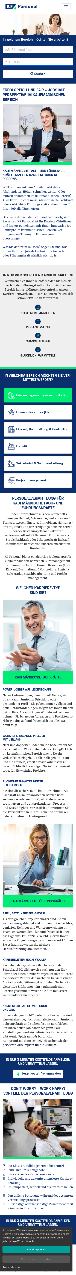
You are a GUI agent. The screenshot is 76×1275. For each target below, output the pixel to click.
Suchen (40, 74)
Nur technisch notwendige (36, 1259)
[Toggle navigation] (66, 6)
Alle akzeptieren (36, 1249)
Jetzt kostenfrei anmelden (41, 1073)
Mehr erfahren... (12, 1267)
